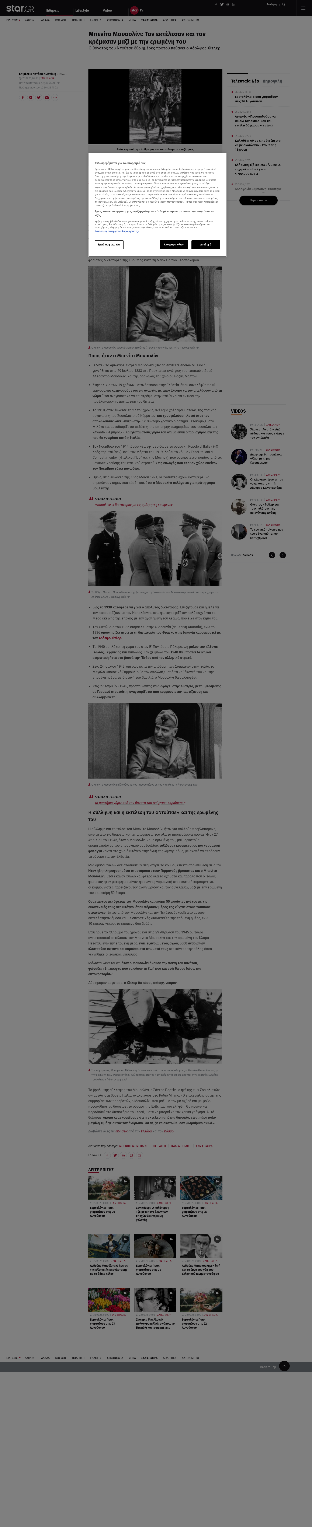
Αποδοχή (205, 244)
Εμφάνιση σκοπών (109, 244)
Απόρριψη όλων (174, 244)
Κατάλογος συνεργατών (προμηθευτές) (117, 231)
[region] (157, 205)
